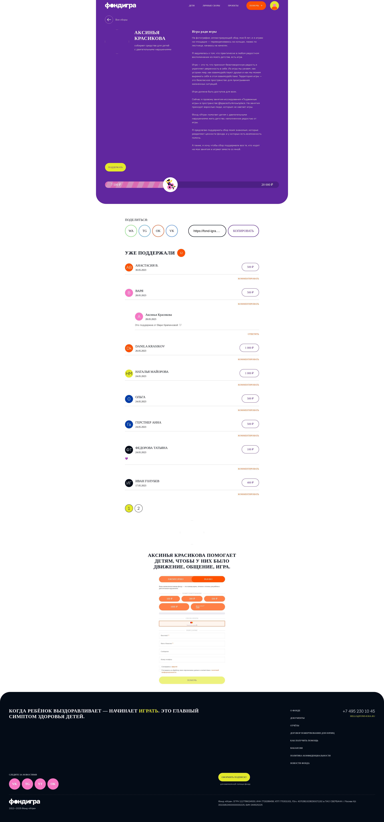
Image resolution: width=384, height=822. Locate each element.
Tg (27, 784)
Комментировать (248, 278)
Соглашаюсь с (169, 667)
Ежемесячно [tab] (176, 579)
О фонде (295, 710)
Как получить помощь (304, 740)
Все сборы (121, 19)
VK (172, 231)
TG (144, 231)
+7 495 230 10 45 (358, 711)
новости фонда (300, 763)
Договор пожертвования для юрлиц (312, 733)
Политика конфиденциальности (310, 755)
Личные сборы (211, 5)
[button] (169, 599)
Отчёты (294, 725)
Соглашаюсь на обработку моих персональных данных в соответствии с (190, 671)
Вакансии (296, 748)
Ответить (253, 334)
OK (158, 231)
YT (40, 784)
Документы (297, 718)
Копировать (243, 231)
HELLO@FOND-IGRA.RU (362, 716)
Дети (192, 5)
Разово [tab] (208, 579)
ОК (53, 784)
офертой (174, 667)
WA (131, 231)
